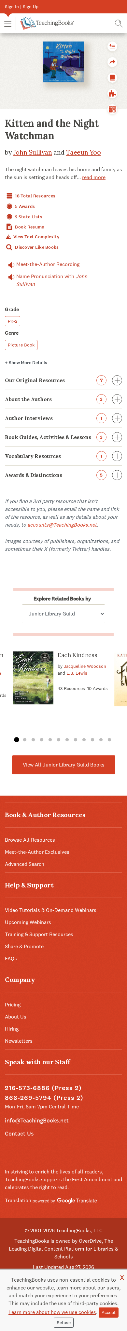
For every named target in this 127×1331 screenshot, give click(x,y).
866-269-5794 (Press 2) (44, 1097)
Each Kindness (77, 655)
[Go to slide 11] (101, 740)
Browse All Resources (30, 839)
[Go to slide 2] (24, 740)
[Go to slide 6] (58, 740)
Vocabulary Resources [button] (53, 456)
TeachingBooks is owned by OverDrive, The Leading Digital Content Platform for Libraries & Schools (63, 1249)
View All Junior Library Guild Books (64, 764)
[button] (7, 23)
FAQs (11, 958)
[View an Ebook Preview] (112, 78)
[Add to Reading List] (112, 46)
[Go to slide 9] (84, 740)
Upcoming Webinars (28, 922)
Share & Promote (24, 946)
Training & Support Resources (39, 934)
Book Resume (29, 227)
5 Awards (24, 206)
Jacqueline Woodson (85, 666)
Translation (19, 1200)
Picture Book (21, 345)
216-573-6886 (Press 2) (43, 1088)
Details (26, 363)
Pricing (13, 1004)
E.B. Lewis (76, 673)
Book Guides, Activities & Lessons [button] (54, 437)
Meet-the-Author (47, 264)
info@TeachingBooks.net (37, 1120)
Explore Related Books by (62, 599)
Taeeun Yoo (83, 152)
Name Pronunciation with (51, 280)
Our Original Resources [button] (54, 380)
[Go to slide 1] (16, 740)
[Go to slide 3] (33, 740)
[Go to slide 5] (50, 740)
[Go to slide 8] (75, 740)
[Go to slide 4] (41, 740)
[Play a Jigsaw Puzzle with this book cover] (112, 93)
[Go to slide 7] (67, 740)
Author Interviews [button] (53, 418)
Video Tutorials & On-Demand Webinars (50, 910)
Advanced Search (24, 864)
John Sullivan (32, 152)
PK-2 (12, 321)
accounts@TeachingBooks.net (62, 524)
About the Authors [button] (54, 399)
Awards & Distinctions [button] (54, 475)
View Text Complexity (35, 237)
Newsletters (19, 1040)
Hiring (12, 1028)
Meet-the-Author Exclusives (37, 852)
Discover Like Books (36, 247)
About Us (15, 1016)
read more (94, 177)
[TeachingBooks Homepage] (45, 23)
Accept (109, 1312)
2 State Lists (28, 217)
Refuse (64, 1322)
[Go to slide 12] (109, 740)
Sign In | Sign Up (21, 6)
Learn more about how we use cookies (52, 1312)
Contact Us (19, 1133)
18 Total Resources (34, 196)
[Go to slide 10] (92, 740)
